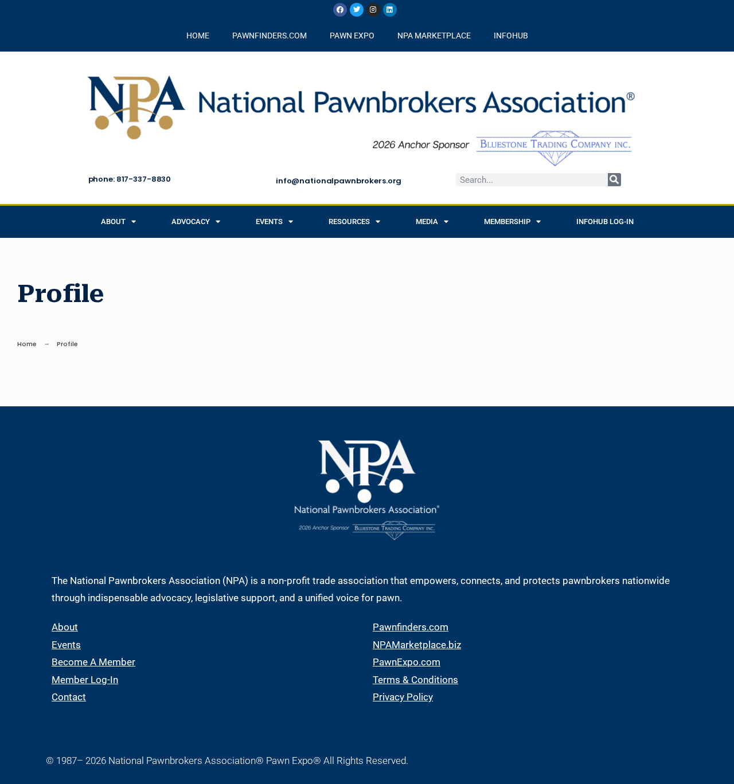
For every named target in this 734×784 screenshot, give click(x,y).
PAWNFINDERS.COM (269, 35)
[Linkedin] (390, 10)
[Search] (614, 179)
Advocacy (190, 221)
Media (427, 221)
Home (27, 343)
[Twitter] (357, 10)
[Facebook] (340, 10)
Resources (349, 221)
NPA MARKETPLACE (434, 35)
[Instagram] (373, 10)
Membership (507, 221)
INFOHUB (511, 35)
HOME (197, 35)
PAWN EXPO (352, 35)
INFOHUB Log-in (605, 221)
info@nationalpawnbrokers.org (338, 180)
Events (269, 221)
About (113, 221)
